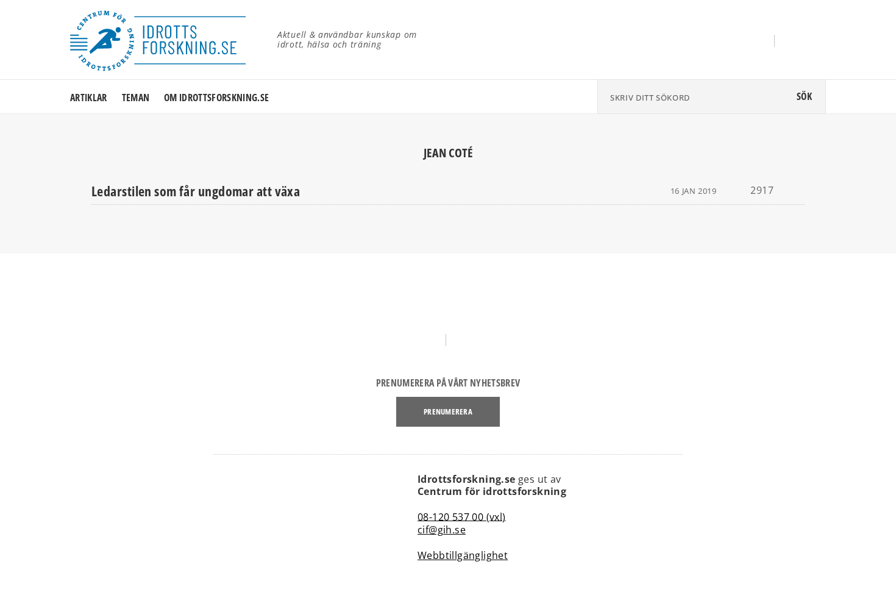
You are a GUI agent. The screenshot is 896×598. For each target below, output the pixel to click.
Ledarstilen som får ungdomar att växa (195, 190)
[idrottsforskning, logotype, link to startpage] (164, 39)
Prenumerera (448, 411)
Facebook (750, 41)
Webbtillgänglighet (463, 555)
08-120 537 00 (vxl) (462, 516)
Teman (136, 97)
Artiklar (88, 97)
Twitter (802, 41)
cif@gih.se (442, 529)
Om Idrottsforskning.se (216, 97)
